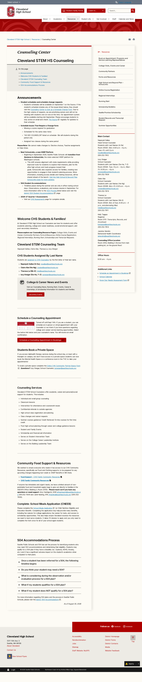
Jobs (74, 643)
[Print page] (134, 39)
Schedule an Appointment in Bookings (113, 273)
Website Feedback (112, 651)
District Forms (110, 640)
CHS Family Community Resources (35, 480)
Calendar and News (126, 19)
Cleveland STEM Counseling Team (34, 79)
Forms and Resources (107, 77)
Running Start (104, 101)
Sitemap (75, 647)
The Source (53, 120)
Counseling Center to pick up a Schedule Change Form (51, 110)
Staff (114, 19)
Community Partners (107, 71)
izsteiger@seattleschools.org (53, 275)
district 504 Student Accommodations (38, 193)
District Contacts (111, 643)
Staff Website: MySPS (80, 651)
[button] (19, 2)
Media (107, 647)
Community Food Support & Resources (35, 82)
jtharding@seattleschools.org (60, 495)
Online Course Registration (109, 90)
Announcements (27, 73)
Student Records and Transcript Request (111, 119)
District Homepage (112, 636)
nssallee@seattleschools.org (51, 264)
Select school (13, 2)
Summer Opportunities (107, 125)
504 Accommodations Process (33, 85)
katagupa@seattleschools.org (109, 224)
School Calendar (105, 277)
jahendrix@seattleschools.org (109, 236)
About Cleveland (13, 646)
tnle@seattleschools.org (46, 271)
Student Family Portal (74, 11)
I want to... (92, 11)
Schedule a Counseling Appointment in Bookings (40, 340)
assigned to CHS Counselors (38, 260)
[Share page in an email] (129, 39)
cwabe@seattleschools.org (47, 268)
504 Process (52, 191)
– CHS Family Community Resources (40, 477)
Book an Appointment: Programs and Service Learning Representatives (113, 59)
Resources (36, 39)
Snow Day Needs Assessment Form (113, 280)
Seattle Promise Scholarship (110, 112)
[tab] (49, 562)
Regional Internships (107, 96)
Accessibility (77, 636)
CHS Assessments (38, 199)
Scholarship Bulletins (107, 107)
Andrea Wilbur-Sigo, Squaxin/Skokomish (73, 669)
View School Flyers (19, 656)
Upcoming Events (35, 294)
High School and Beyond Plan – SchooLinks (111, 83)
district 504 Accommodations (47, 600)
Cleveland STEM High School (18, 39)
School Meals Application (42, 508)
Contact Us (11, 650)
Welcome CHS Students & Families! (34, 76)
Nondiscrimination (79, 640)
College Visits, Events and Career (112, 66)
